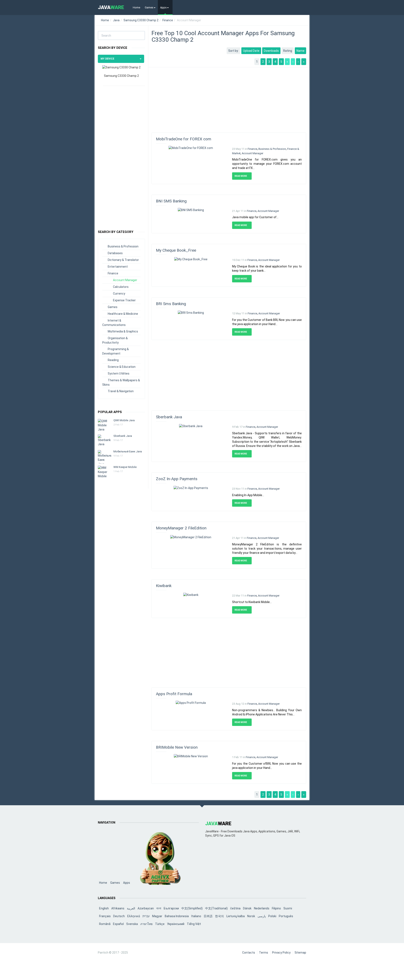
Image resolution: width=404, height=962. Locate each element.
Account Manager (125, 280)
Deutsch (119, 916)
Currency (119, 293)
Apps (163, 7)
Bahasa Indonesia (177, 916)
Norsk (251, 916)
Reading (113, 360)
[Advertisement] (121, 156)
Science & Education (122, 366)
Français (105, 916)
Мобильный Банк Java (127, 451)
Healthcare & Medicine (123, 313)
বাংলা (158, 908)
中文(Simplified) (192, 908)
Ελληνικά (133, 916)
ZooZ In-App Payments (176, 478)
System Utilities (118, 373)
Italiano (196, 916)
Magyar (157, 916)
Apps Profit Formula (174, 693)
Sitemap (300, 952)
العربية (131, 908)
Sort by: (233, 50)
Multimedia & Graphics (123, 331)
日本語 (208, 916)
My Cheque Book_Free (176, 250)
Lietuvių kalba (235, 916)
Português (286, 916)
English (104, 908)
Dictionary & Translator (123, 260)
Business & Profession (123, 246)
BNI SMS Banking (171, 201)
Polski (272, 916)
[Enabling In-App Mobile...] (191, 487)
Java (116, 20)
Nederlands (261, 908)
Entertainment (118, 266)
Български (171, 908)
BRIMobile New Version (177, 747)
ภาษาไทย (146, 924)
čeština (235, 908)
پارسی (262, 916)
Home (136, 7)
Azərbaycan (146, 908)
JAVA (111, 7)
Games (149, 7)
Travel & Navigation (121, 391)
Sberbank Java (122, 435)
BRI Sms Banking (171, 303)
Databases (115, 253)
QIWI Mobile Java (124, 420)
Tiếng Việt (194, 924)
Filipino (276, 908)
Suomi (287, 908)
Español (118, 924)
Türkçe (160, 924)
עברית (146, 916)
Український (175, 924)
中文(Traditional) (216, 908)
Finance (167, 20)
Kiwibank (163, 585)
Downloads (271, 50)
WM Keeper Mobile (125, 467)
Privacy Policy (281, 952)
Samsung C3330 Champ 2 (141, 20)
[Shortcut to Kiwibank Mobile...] (190, 594)
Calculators (121, 286)
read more (241, 176)
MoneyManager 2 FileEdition (181, 528)
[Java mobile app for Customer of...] (191, 209)
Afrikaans (117, 908)
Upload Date (251, 50)
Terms (263, 952)
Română (104, 924)
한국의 (219, 916)
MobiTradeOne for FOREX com (183, 139)
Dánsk (247, 908)
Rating (287, 50)
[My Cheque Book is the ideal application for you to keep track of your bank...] (190, 258)
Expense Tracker (124, 300)
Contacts (248, 952)
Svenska (132, 924)
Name (300, 50)
